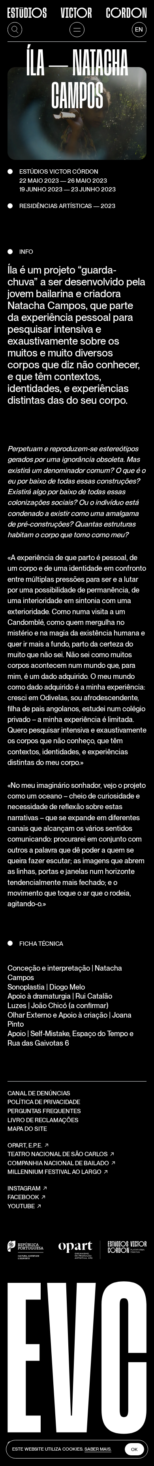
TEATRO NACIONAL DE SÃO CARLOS (58, 1154)
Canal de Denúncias (39, 1093)
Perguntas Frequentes (44, 1111)
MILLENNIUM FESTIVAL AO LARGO (54, 1171)
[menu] (77, 29)
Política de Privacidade (44, 1102)
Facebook (23, 1197)
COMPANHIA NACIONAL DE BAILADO (58, 1163)
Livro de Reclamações (43, 1120)
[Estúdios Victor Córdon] (77, 9)
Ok (134, 1449)
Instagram (24, 1188)
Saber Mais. (98, 1449)
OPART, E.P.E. (25, 1145)
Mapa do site (27, 1128)
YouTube (21, 1206)
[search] (15, 29)
